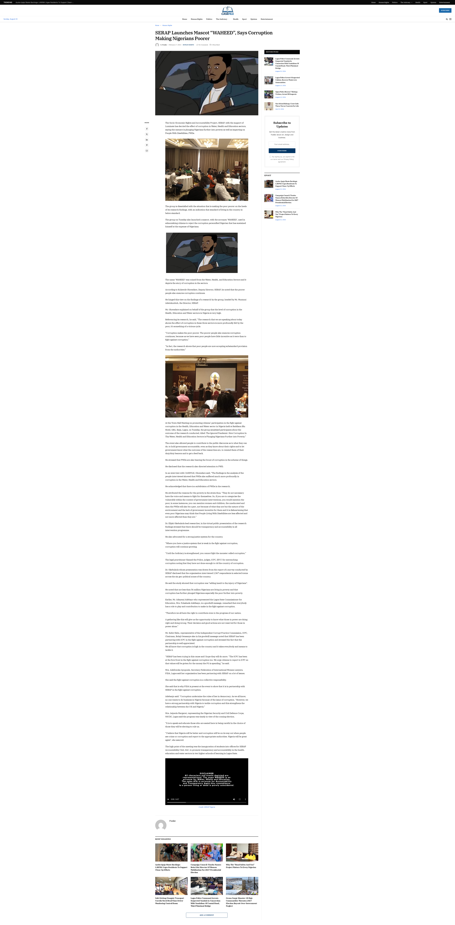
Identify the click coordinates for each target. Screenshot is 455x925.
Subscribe (445, 10)
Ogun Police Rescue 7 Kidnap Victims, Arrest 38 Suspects (286, 93)
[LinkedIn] (147, 139)
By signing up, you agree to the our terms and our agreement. (282, 159)
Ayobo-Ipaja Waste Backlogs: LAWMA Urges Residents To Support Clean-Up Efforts (171, 867)
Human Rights (384, 2)
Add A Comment (207, 915)
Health (417, 2)
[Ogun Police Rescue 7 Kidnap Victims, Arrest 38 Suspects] (268, 94)
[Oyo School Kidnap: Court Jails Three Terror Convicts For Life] (268, 106)
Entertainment (444, 2)
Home (373, 2)
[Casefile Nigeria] (227, 10)
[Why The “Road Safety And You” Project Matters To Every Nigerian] (242, 852)
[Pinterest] (147, 145)
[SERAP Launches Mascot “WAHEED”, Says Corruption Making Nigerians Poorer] (206, 83)
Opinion (433, 2)
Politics (394, 2)
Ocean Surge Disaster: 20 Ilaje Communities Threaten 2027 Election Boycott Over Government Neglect (241, 902)
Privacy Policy (289, 159)
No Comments (203, 45)
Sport (425, 2)
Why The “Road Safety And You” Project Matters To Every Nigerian (241, 865)
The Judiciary (405, 2)
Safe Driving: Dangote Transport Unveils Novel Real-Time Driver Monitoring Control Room (169, 900)
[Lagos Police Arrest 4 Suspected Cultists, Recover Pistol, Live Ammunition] (268, 80)
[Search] (447, 19)
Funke (164, 45)
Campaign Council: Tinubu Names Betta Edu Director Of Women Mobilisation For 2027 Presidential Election (45, 2)
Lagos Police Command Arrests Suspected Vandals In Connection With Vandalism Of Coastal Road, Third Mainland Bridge (205, 902)
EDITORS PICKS (272, 52)
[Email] (147, 150)
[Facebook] (147, 129)
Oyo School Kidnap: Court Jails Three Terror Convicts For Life (287, 105)
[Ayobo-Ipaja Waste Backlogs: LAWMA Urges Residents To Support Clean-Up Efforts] (171, 852)
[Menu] (450, 19)
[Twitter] (147, 134)
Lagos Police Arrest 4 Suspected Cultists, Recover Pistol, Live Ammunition (287, 79)
